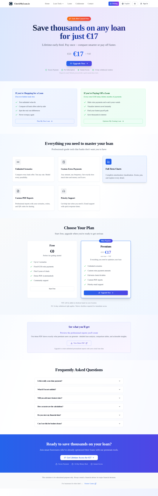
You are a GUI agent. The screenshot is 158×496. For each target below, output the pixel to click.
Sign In (145, 3)
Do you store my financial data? (49, 415)
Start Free (52, 289)
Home (47, 4)
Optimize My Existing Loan (112, 121)
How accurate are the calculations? (50, 406)
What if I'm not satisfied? (46, 389)
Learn (70, 4)
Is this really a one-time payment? (49, 381)
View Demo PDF (79, 343)
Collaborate (80, 4)
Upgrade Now (79, 63)
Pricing (115, 3)
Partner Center (89, 483)
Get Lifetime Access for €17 (79, 457)
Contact (90, 4)
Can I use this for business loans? (49, 424)
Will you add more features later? (49, 398)
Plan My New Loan (43, 121)
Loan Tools (57, 4)
